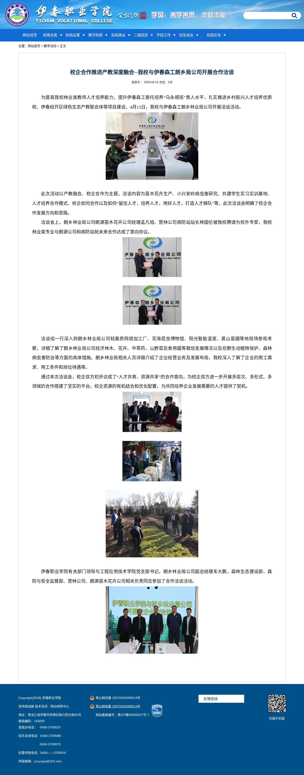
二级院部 (141, 35)
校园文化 (214, 35)
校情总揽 (50, 35)
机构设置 (73, 35)
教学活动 (50, 46)
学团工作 (163, 35)
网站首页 (30, 35)
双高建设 (118, 35)
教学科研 (95, 35)
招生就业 (186, 35)
